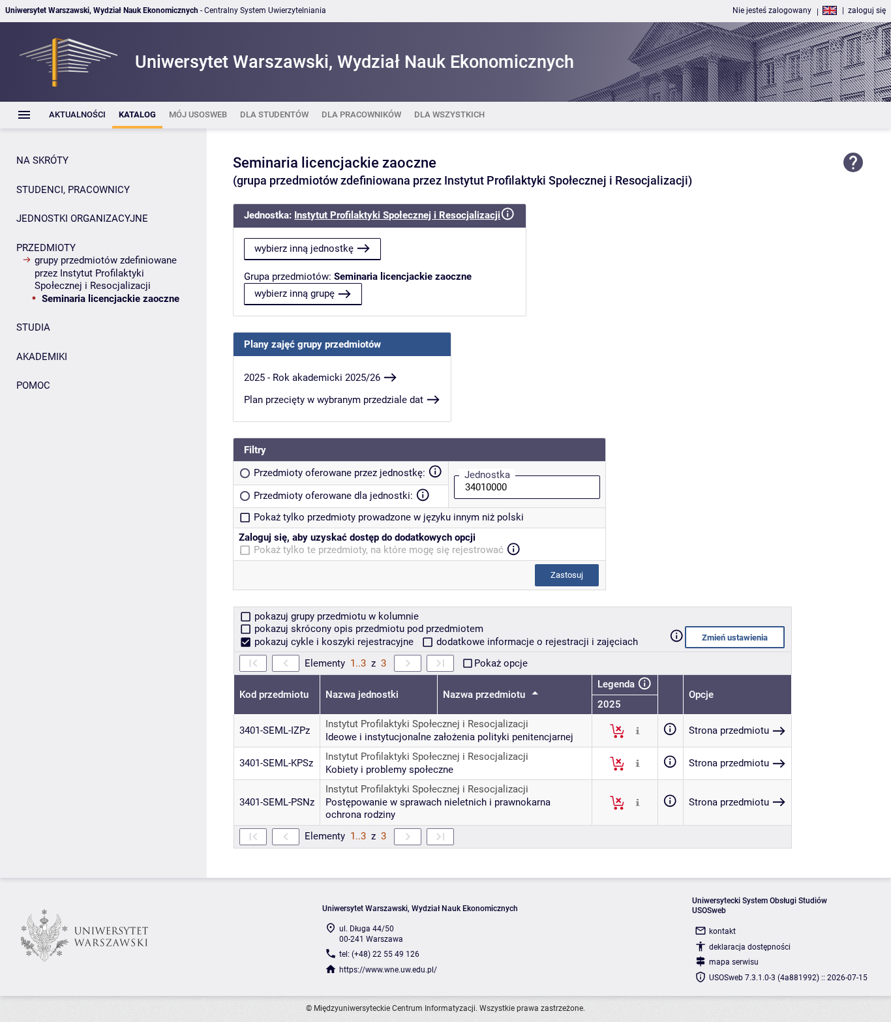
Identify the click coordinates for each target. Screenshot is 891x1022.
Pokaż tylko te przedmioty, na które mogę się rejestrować (379, 550)
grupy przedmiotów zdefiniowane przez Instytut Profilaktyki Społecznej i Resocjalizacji (106, 273)
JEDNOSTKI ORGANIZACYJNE (82, 218)
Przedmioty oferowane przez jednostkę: (339, 473)
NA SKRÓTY (42, 160)
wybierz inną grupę (294, 293)
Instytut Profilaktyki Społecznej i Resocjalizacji (397, 215)
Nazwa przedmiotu (485, 694)
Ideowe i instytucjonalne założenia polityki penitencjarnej (449, 737)
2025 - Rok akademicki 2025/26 (312, 377)
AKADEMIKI (41, 357)
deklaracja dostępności (750, 947)
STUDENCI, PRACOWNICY (73, 190)
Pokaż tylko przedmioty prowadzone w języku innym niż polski (389, 517)
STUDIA (33, 327)
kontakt (722, 931)
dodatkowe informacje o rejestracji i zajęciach (536, 642)
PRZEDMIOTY (46, 248)
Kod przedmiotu (274, 694)
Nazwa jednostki (362, 694)
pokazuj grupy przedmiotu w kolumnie (335, 616)
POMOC (33, 385)
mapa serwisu (734, 962)
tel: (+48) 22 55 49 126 (379, 954)
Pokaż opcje (501, 663)
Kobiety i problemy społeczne (389, 769)
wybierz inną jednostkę (304, 248)
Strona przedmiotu (729, 730)
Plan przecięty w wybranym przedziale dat (333, 400)
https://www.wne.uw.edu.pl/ (388, 969)
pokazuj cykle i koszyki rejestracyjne (334, 642)
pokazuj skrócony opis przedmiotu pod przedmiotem (367, 629)
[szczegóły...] (637, 730)
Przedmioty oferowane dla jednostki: (333, 496)
